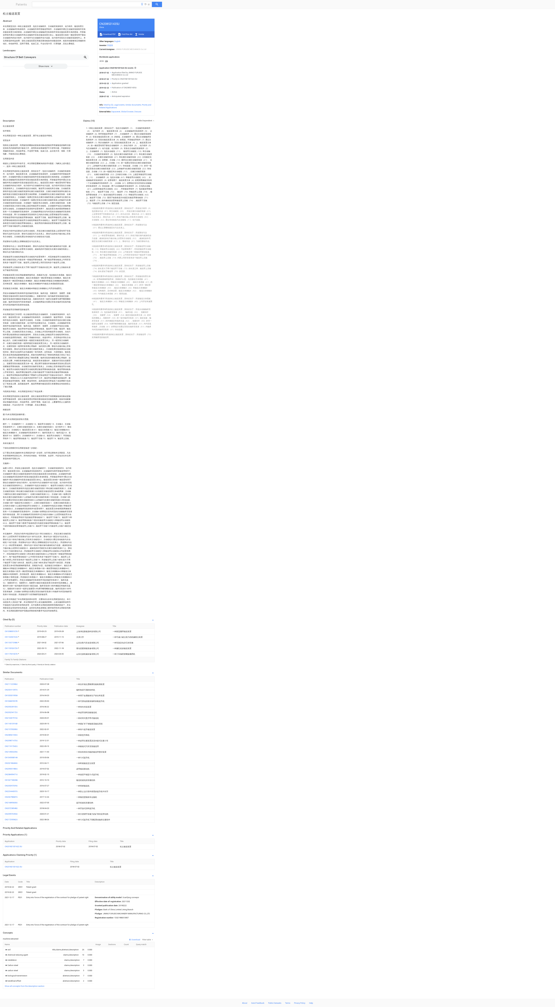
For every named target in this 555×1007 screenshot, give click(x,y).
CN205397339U (11, 786)
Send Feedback (257, 1003)
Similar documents (133, 105)
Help (311, 1003)
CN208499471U (11, 774)
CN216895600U (11, 803)
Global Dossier (127, 112)
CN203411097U (11, 690)
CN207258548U (11, 808)
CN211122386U (11, 684)
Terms (287, 1003)
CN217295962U (11, 819)
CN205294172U (11, 712)
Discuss (137, 112)
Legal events (119, 105)
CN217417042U (11, 746)
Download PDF (109, 34)
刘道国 (110, 45)
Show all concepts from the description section (24, 986)
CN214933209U (11, 752)
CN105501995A (11, 695)
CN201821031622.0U (13, 846)
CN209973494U (11, 814)
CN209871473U (11, 740)
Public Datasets (274, 1003)
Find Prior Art (126, 34)
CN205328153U (11, 707)
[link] (8, 950)
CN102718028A (11, 780)
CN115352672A (11, 648)
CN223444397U (11, 791)
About (244, 1003)
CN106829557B (11, 701)
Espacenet (115, 112)
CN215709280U (11, 729)
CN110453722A (11, 637)
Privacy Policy (299, 1003)
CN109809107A (11, 631)
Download (135, 940)
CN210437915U (11, 718)
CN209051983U (11, 769)
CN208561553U (11, 735)
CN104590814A (11, 757)
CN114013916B (11, 724)
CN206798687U (11, 797)
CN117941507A (11, 654)
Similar (141, 34)
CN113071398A (11, 643)
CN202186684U (11, 763)
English (117, 41)
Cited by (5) (108, 105)
